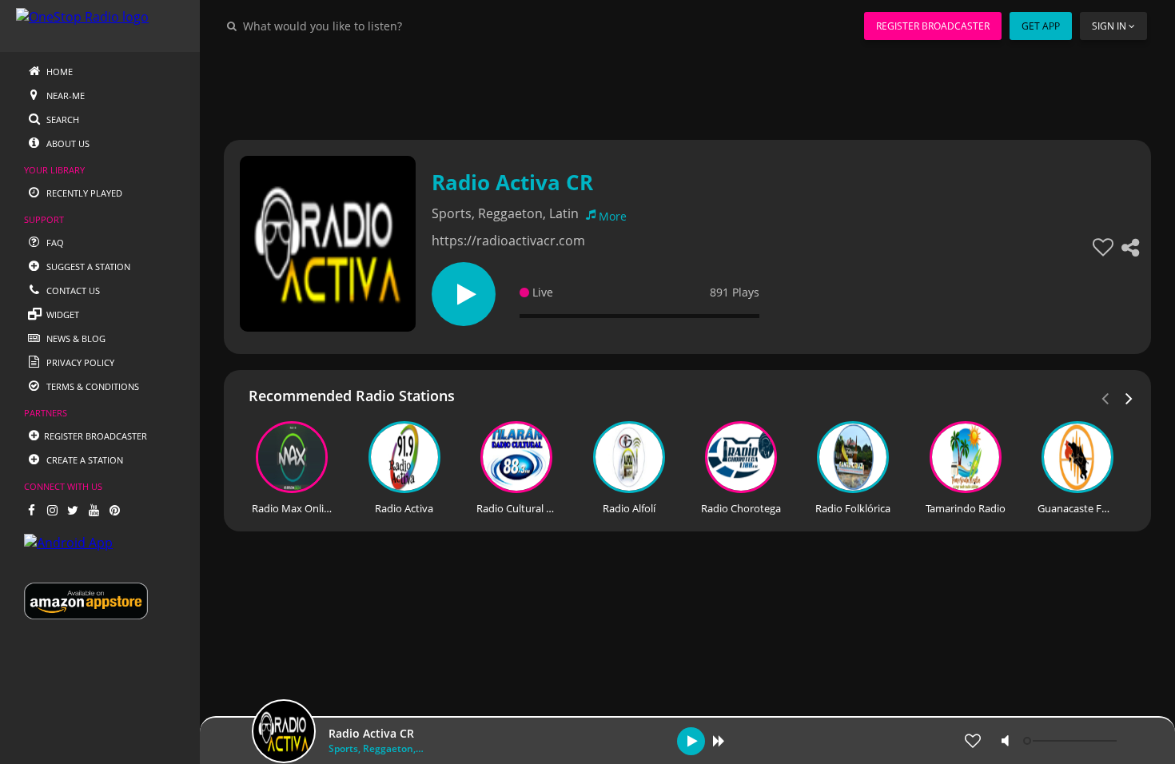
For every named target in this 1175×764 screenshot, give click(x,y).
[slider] (1072, 741)
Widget (61, 314)
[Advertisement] (687, 88)
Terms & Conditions (91, 386)
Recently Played (83, 193)
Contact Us (72, 290)
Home (58, 72)
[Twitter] (73, 510)
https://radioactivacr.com (508, 240)
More (613, 216)
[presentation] (1129, 397)
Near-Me (64, 95)
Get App (1041, 26)
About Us (67, 143)
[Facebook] (31, 510)
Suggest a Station (87, 267)
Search (61, 119)
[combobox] (371, 26)
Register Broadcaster (933, 26)
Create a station (83, 460)
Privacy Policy (79, 362)
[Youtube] (93, 510)
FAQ (54, 243)
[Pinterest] (114, 510)
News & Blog (75, 338)
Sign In (1109, 26)
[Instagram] (52, 510)
